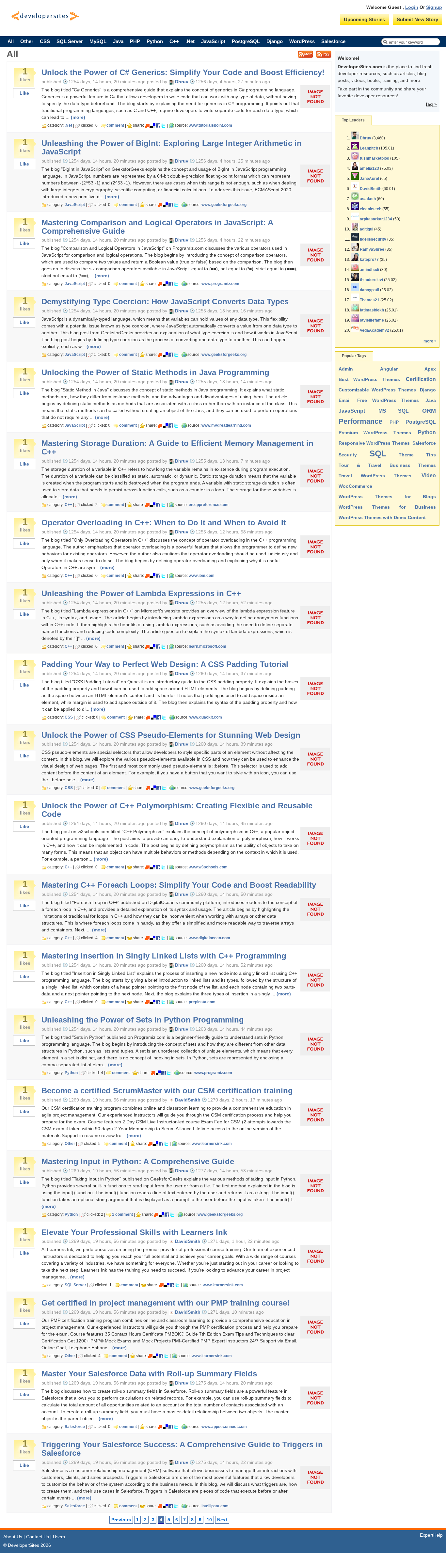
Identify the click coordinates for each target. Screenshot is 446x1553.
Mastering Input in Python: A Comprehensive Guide (137, 1161)
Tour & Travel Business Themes (387, 465)
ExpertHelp (431, 1535)
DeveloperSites (45, 16)
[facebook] (158, 125)
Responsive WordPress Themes (374, 443)
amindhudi (369, 269)
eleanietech (370, 209)
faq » (431, 104)
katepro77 (369, 259)
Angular (389, 369)
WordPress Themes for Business (387, 507)
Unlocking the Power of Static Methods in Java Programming (155, 372)
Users (59, 1536)
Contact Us (37, 1536)
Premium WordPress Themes (375, 432)
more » (430, 341)
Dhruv (365, 138)
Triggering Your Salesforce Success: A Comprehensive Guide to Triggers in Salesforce (182, 1448)
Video (429, 475)
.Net (190, 41)
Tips (431, 454)
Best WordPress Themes (369, 379)
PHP (135, 41)
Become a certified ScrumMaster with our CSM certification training (167, 1090)
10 (209, 1519)
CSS (45, 41)
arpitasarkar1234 (376, 219)
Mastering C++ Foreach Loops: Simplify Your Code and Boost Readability (178, 885)
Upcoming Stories (364, 19)
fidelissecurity (373, 239)
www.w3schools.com (208, 867)
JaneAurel (369, 178)
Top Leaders (353, 120)
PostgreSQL (246, 41)
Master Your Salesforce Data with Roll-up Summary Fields (149, 1374)
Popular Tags (354, 356)
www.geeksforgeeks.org (224, 204)
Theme (406, 454)
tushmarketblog (374, 158)
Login (411, 7)
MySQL (97, 41)
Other (26, 41)
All (11, 41)
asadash (368, 199)
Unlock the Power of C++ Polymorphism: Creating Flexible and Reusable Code (176, 809)
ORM (429, 410)
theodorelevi (371, 279)
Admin (346, 369)
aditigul (366, 229)
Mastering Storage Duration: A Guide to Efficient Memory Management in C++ (177, 447)
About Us (12, 1536)
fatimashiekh (372, 310)
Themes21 (369, 300)
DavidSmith (370, 188)
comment (115, 125)
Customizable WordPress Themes (377, 389)
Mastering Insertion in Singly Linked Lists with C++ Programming (163, 956)
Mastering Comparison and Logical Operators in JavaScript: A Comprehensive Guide (157, 226)
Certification (421, 379)
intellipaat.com (215, 1506)
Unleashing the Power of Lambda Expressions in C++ (141, 593)
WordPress (302, 41)
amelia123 (369, 168)
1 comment (122, 1214)
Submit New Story (417, 19)
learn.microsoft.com (207, 646)
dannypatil (369, 290)
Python (155, 41)
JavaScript (213, 41)
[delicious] (152, 125)
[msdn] (147, 125)
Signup (434, 7)
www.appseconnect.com (224, 1426)
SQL (378, 453)
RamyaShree (372, 249)
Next (222, 1519)
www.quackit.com (205, 717)
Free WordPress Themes (388, 400)
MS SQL (393, 411)
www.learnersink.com (212, 1143)
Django (274, 41)
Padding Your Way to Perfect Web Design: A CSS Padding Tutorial (164, 664)
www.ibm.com (202, 575)
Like (24, 93)
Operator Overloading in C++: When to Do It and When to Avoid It (163, 522)
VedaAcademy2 (374, 330)
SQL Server (69, 41)
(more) (78, 117)
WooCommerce (355, 486)
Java (118, 41)
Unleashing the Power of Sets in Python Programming (142, 1020)
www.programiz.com (220, 283)
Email (345, 400)
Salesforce (333, 41)
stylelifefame (372, 320)
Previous (121, 1519)
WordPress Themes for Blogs (387, 496)
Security (348, 454)
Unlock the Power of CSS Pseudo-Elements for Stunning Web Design (170, 735)
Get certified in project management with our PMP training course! (165, 1303)
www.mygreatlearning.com (226, 425)
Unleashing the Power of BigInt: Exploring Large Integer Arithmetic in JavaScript (171, 147)
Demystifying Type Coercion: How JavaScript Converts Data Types (165, 301)
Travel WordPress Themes (375, 475)
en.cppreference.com (209, 504)
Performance (360, 421)
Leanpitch (369, 148)
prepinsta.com (202, 1002)
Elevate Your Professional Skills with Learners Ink (134, 1232)
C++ (174, 41)
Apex (430, 369)
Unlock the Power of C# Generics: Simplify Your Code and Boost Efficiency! (183, 72)
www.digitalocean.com (209, 938)
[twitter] (163, 125)
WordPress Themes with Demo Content (382, 517)
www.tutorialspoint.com (210, 125)
